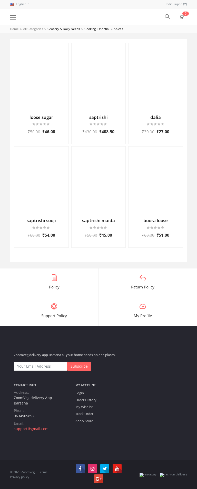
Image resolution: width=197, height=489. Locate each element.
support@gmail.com (31, 428)
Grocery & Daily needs (63, 29)
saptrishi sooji (41, 220)
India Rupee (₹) (176, 4)
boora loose (155, 220)
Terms (42, 472)
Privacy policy (19, 477)
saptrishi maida (98, 220)
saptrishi (98, 117)
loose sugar (41, 117)
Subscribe (79, 366)
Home (14, 29)
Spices (118, 29)
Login (79, 393)
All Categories (33, 29)
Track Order (84, 413)
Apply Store (84, 421)
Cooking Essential (97, 29)
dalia (155, 117)
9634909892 (24, 415)
